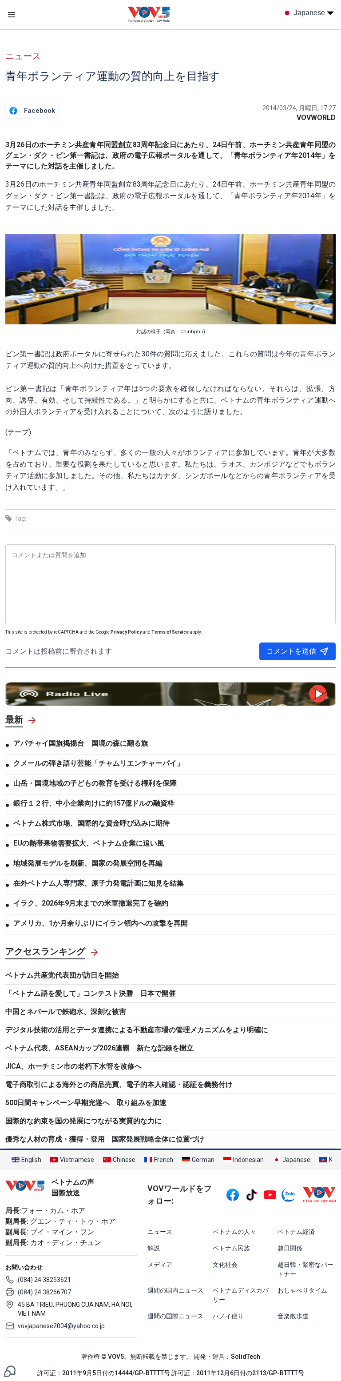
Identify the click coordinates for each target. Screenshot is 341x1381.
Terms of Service (170, 632)
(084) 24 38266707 (44, 1292)
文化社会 (225, 1264)
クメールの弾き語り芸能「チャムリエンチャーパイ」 (98, 763)
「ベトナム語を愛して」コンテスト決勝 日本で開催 (90, 993)
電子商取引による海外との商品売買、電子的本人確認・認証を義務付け (119, 1084)
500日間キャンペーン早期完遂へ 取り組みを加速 (86, 1102)
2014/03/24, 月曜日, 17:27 (299, 108)
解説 (153, 1248)
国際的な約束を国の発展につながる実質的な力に (83, 1121)
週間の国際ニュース (175, 1316)
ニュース (23, 56)
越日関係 (290, 1248)
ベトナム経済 (296, 1231)
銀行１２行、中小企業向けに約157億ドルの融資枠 (93, 803)
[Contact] (10, 1370)
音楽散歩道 (293, 1316)
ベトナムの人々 (234, 1231)
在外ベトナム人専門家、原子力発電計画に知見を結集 (98, 883)
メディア (159, 1264)
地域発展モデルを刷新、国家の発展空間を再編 (88, 863)
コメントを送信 (291, 651)
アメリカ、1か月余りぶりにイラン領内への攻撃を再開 (100, 923)
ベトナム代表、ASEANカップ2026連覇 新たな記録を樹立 (99, 1048)
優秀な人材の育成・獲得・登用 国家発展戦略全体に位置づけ (104, 1139)
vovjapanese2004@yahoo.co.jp (61, 1325)
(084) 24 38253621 (44, 1279)
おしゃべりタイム (302, 1290)
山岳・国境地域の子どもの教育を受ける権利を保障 (95, 783)
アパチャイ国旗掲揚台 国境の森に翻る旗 (80, 743)
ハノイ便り (228, 1316)
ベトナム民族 (231, 1248)
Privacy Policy (126, 632)
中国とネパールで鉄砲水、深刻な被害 (65, 1011)
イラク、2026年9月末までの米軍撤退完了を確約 (90, 903)
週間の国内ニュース (175, 1290)
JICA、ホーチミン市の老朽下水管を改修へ (73, 1066)
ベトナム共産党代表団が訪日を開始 (62, 975)
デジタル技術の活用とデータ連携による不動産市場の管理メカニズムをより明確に (136, 1030)
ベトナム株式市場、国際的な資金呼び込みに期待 (91, 823)
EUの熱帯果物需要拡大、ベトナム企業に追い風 (88, 843)
